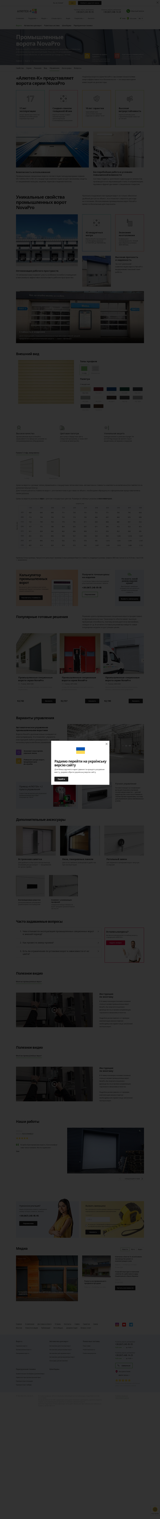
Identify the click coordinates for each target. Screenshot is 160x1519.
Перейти (61, 779)
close (106, 744)
